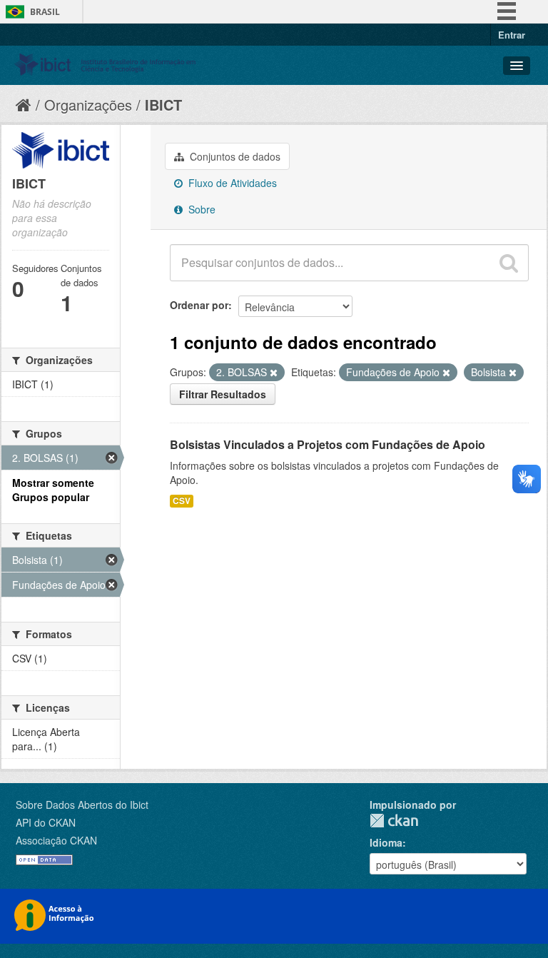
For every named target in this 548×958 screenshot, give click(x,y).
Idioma (386, 842)
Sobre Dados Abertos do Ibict (82, 804)
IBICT (163, 104)
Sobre (200, 209)
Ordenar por (199, 305)
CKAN (394, 820)
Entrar (511, 34)
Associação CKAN (56, 840)
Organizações (88, 104)
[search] (508, 262)
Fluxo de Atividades (231, 183)
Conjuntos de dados (233, 156)
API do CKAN (46, 822)
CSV (182, 501)
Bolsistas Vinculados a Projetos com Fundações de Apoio (327, 444)
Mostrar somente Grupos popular (53, 489)
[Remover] (274, 372)
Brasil (45, 12)
